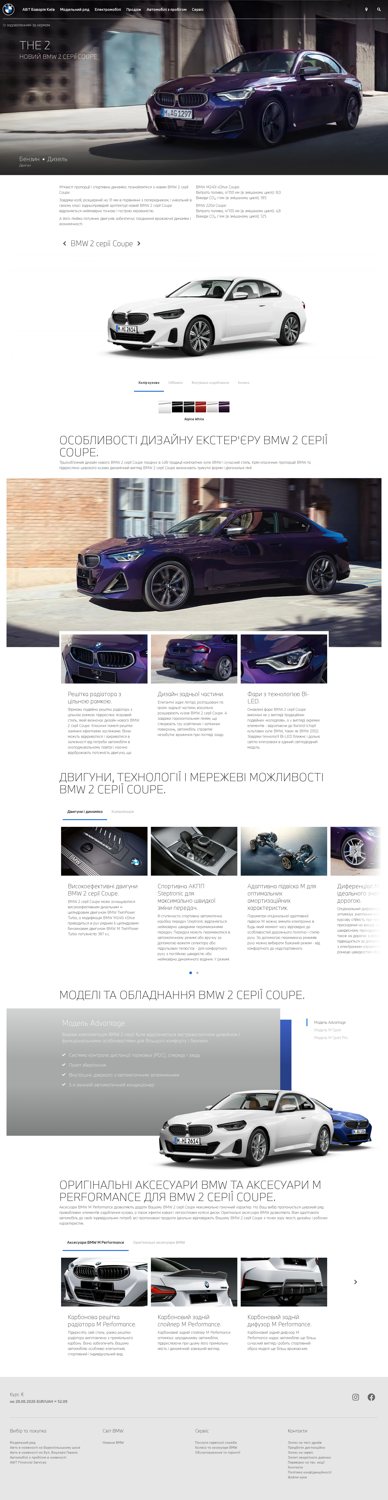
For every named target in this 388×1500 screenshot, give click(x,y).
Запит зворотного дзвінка (309, 1457)
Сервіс (198, 9)
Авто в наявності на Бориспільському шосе (45, 1447)
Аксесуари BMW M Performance (95, 1242)
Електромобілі (108, 9)
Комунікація (123, 811)
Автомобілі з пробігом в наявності (38, 1457)
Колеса (243, 382)
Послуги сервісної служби (216, 1442)
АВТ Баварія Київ (38, 9)
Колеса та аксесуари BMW (216, 1447)
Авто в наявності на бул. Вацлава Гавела (44, 1452)
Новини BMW (113, 1442)
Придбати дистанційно (306, 1447)
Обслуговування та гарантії (217, 1452)
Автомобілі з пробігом (167, 9)
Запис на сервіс (300, 1452)
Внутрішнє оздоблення (210, 382)
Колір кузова (149, 382)
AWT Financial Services (28, 1462)
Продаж (133, 9)
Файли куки (297, 1477)
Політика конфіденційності (309, 1472)
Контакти (295, 1467)
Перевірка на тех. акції (306, 1462)
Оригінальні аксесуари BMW (159, 1242)
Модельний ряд (74, 9)
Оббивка (175, 382)
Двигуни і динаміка (85, 811)
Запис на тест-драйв (305, 1442)
